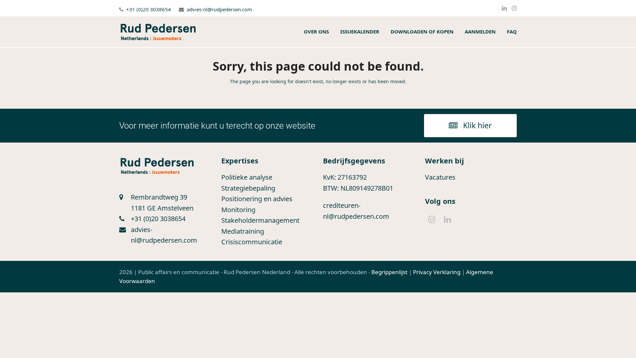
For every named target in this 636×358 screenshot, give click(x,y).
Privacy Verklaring (436, 272)
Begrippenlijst (389, 272)
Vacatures (440, 177)
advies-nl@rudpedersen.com (219, 9)
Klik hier (477, 125)
